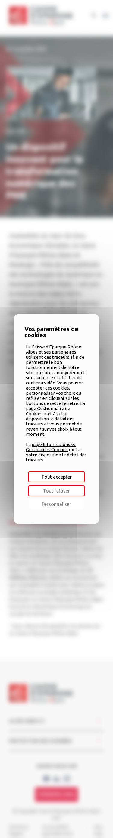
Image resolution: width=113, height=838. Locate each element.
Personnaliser (56, 504)
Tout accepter (56, 477)
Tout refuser (56, 490)
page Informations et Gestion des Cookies (51, 447)
